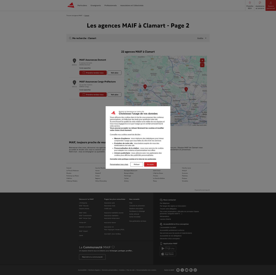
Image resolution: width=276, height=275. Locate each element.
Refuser (137, 164)
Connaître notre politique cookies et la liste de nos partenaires (133, 159)
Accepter (150, 164)
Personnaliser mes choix (119, 164)
